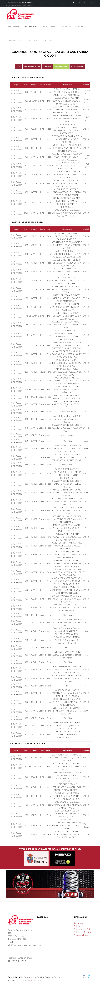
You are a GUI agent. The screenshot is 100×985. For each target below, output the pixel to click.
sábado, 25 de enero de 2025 (28, 222)
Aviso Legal (79, 923)
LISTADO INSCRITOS (32, 66)
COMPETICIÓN (32, 27)
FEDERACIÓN (14, 27)
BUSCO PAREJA (77, 66)
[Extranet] (91, 3)
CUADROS (47, 66)
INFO (19, 66)
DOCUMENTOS (50, 27)
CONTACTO (47, 41)
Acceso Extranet (81, 935)
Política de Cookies (82, 932)
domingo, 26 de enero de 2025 (28, 744)
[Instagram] (84, 3)
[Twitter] (79, 3)
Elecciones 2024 (16, 41)
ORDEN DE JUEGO (61, 66)
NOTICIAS (79, 27)
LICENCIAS (66, 27)
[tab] (50, 78)
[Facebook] (74, 3)
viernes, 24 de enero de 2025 (28, 78)
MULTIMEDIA (33, 41)
